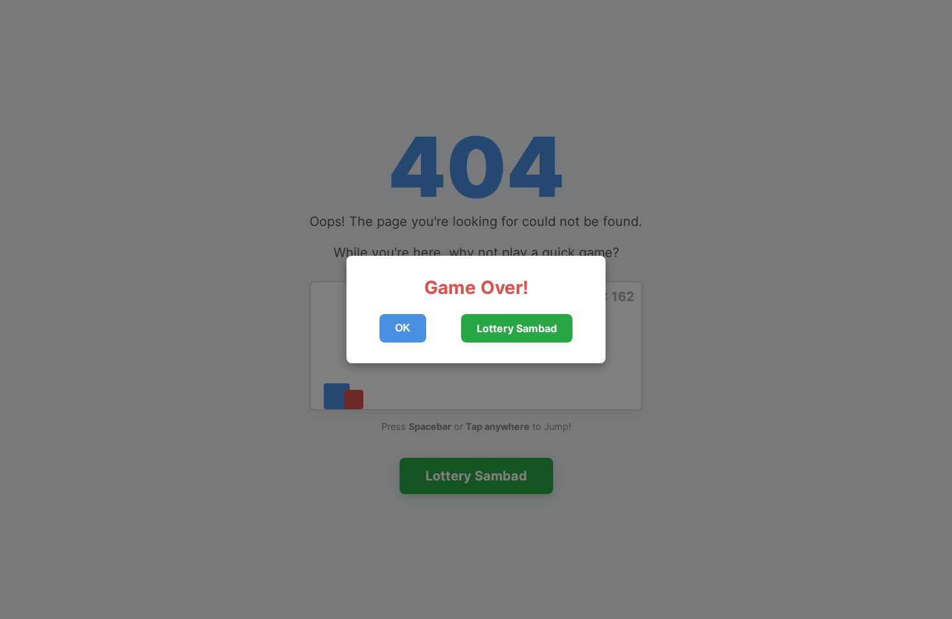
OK (403, 327)
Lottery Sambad (517, 328)
